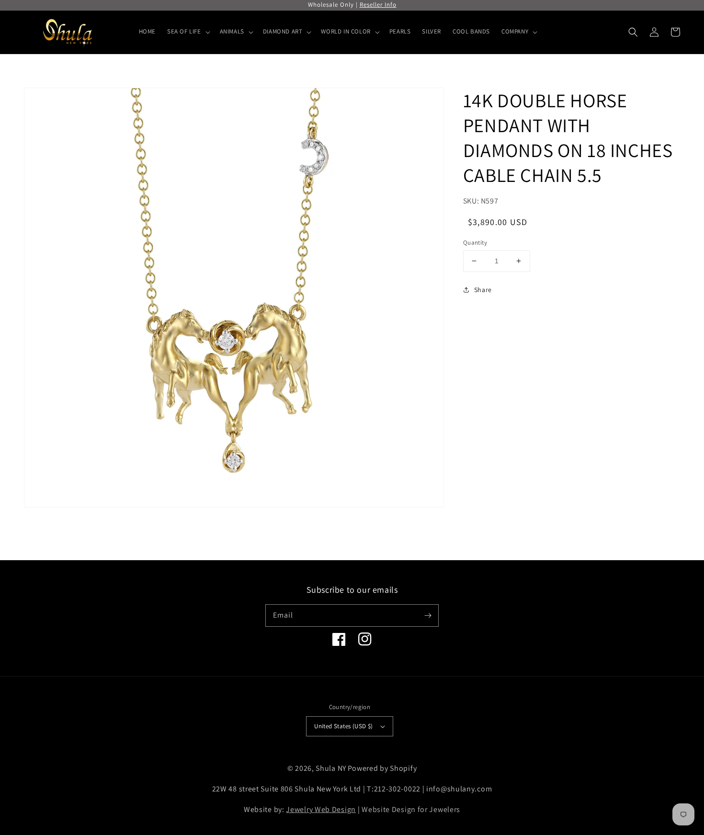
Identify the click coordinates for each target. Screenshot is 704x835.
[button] (633, 32)
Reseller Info (378, 4)
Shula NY (331, 768)
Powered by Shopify (382, 768)
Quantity (475, 242)
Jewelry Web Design (321, 809)
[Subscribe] (427, 615)
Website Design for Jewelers (411, 809)
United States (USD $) (343, 726)
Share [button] (483, 289)
